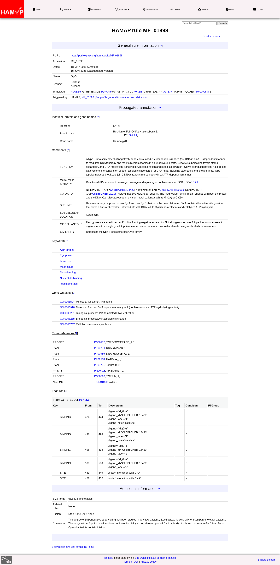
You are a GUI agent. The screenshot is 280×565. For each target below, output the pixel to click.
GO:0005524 (67, 301)
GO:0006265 (67, 318)
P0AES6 (76, 91)
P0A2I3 (138, 91)
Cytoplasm (66, 255)
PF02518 (99, 359)
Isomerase (66, 261)
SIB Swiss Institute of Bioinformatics (155, 557)
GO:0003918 (67, 307)
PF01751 (99, 365)
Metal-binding (68, 272)
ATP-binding (67, 249)
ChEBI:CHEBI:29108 (104, 193)
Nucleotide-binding (71, 278)
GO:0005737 (67, 324)
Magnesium (66, 266)
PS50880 (99, 376)
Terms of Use (131, 561)
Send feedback (211, 36)
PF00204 (99, 348)
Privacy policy (148, 561)
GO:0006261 (67, 313)
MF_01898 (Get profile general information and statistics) (114, 97)
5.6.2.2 (133, 135)
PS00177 (99, 342)
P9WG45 (106, 91)
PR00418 (99, 370)
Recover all (202, 91)
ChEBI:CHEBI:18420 (122, 189)
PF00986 (99, 353)
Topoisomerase (69, 283)
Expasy (108, 557)
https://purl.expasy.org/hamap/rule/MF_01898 (96, 55)
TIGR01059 (101, 382)
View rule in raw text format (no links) (73, 546)
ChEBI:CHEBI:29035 (172, 189)
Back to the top (266, 559)
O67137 (167, 91)
